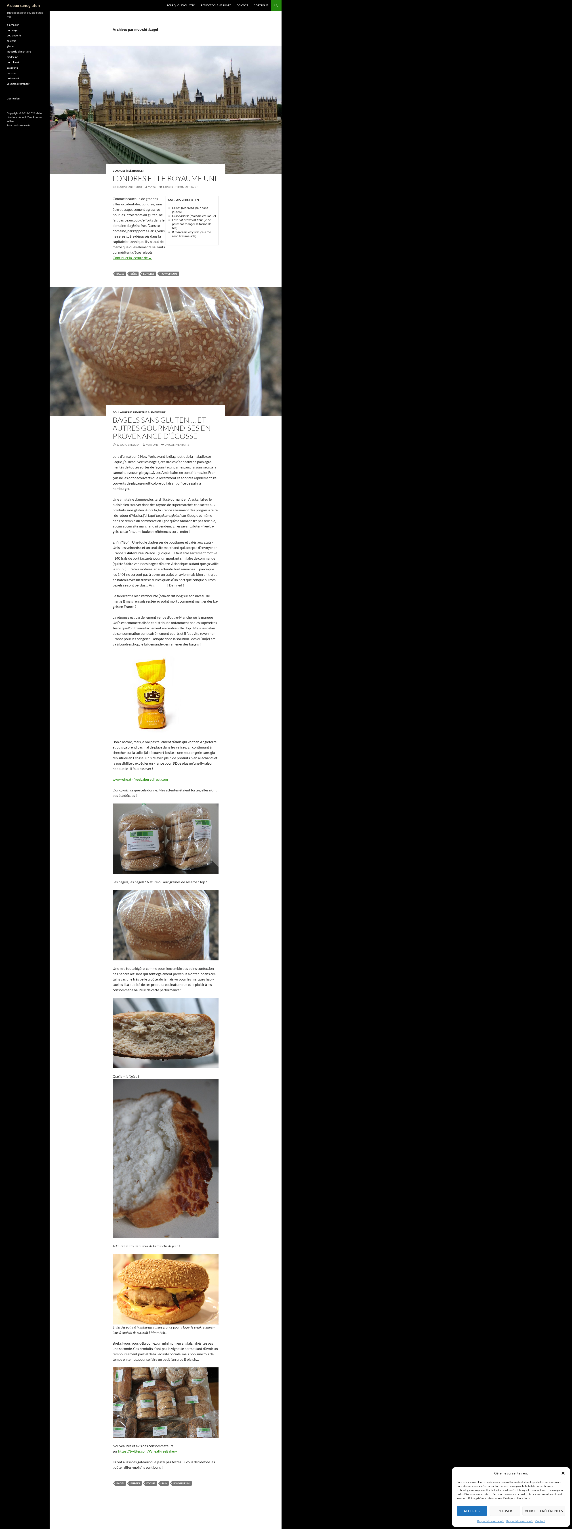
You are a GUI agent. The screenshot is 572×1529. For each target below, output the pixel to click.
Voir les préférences (544, 1511)
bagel (120, 273)
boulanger (13, 30)
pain (164, 1483)
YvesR (152, 187)
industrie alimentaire (149, 412)
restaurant (13, 78)
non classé (13, 62)
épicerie (11, 40)
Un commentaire (177, 444)
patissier (12, 73)
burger (135, 1483)
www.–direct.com (140, 779)
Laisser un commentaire (180, 187)
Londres (148, 273)
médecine (12, 57)
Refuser (505, 1511)
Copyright (261, 5)
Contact (540, 1521)
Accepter (472, 1511)
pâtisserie (12, 67)
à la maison (13, 24)
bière (133, 273)
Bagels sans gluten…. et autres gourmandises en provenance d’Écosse (162, 428)
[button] (563, 1473)
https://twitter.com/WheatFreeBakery (147, 1451)
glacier (11, 46)
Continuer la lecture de (132, 257)
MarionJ (152, 444)
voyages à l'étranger (128, 170)
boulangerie (122, 412)
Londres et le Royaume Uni (165, 178)
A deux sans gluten (23, 5)
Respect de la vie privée (490, 1521)
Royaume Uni (169, 273)
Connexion (13, 98)
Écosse (150, 1483)
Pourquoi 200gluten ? (181, 5)
